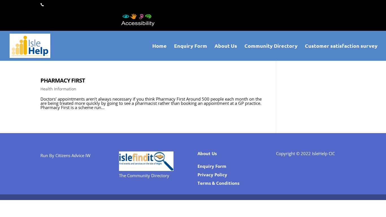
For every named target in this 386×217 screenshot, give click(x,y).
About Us (225, 46)
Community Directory (271, 46)
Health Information (58, 89)
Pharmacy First (62, 80)
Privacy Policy (212, 174)
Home (159, 46)
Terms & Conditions (218, 183)
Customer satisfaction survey (341, 46)
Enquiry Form (190, 46)
